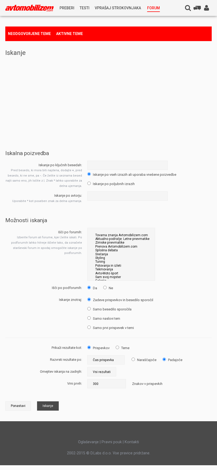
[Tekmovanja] (121, 269)
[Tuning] (121, 261)
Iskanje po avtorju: (68, 195)
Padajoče (174, 360)
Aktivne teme (69, 34)
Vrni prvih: (74, 383)
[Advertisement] (108, 99)
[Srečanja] (121, 254)
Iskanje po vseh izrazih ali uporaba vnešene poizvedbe (134, 175)
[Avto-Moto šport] (121, 273)
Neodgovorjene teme (29, 34)
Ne (110, 288)
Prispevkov (101, 348)
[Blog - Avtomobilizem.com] (29, 8)
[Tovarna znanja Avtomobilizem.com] (121, 235)
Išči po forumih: (70, 232)
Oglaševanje (88, 442)
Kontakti (132, 442)
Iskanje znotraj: (70, 300)
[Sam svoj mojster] (121, 277)
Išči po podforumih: (67, 288)
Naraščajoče (146, 360)
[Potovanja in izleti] (121, 265)
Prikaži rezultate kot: (67, 348)
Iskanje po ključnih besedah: (60, 165)
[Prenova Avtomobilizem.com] (121, 246)
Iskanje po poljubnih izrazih (113, 184)
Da (94, 288)
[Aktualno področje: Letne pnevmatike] (121, 239)
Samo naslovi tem (106, 318)
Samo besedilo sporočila (112, 309)
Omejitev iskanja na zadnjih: (61, 372)
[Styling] (121, 258)
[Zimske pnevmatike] (121, 242)
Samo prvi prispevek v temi (113, 328)
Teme (124, 348)
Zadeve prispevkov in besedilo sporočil (122, 300)
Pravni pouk (112, 442)
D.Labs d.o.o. (101, 453)
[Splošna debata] (121, 250)
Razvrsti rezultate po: (66, 360)
